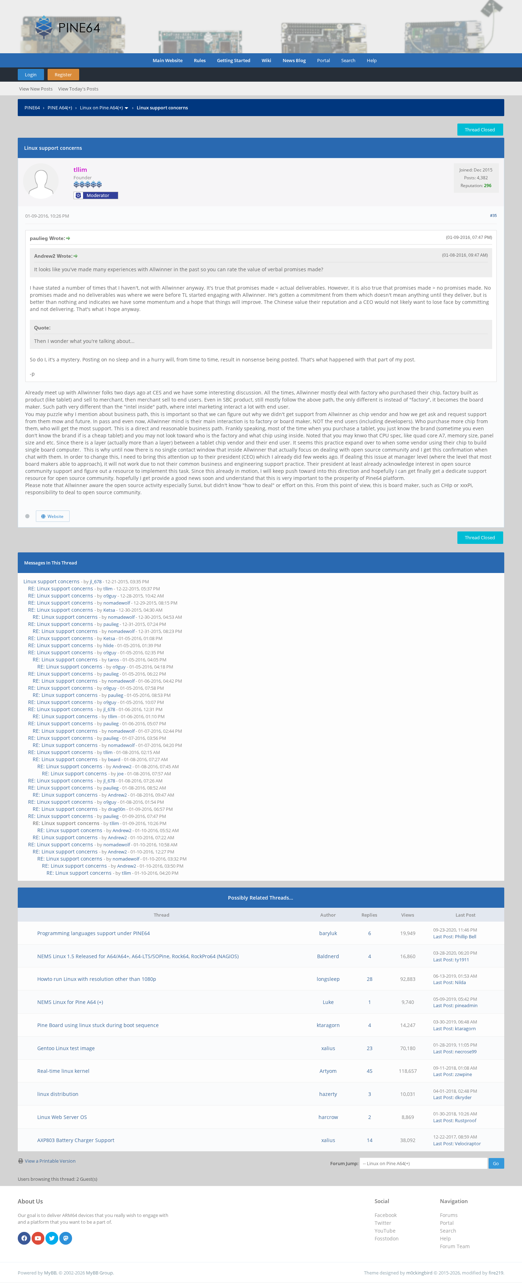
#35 (493, 215)
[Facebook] (24, 1238)
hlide (108, 645)
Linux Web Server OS (62, 1117)
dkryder (463, 1097)
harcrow (328, 1117)
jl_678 (96, 581)
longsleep (328, 979)
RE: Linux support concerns (60, 588)
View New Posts (36, 89)
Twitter (383, 1222)
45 (370, 1071)
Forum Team (455, 1246)
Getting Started (233, 60)
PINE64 (32, 107)
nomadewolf (116, 603)
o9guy (109, 596)
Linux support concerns (51, 581)
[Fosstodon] (65, 1238)
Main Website (168, 60)
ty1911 (462, 959)
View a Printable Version (50, 1161)
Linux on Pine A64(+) (101, 107)
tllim (108, 588)
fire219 (496, 1273)
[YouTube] (38, 1238)
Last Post (443, 936)
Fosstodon (387, 1238)
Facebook (386, 1215)
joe (120, 773)
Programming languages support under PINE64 (93, 933)
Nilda (460, 982)
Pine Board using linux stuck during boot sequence (98, 1025)
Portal (323, 60)
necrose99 (466, 1051)
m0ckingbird (419, 1273)
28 (370, 979)
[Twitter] (51, 1238)
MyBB (50, 1273)
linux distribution (57, 1094)
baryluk (328, 933)
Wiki (266, 60)
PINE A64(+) (60, 107)
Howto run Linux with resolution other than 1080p (96, 979)
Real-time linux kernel (63, 1071)
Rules (200, 60)
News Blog (294, 60)
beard (114, 759)
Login (31, 74)
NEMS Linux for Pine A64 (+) (70, 1002)
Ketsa (109, 610)
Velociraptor (468, 1143)
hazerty (328, 1094)
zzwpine (463, 1074)
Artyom (328, 1071)
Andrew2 (122, 766)
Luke (328, 1002)
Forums (449, 1215)
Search (348, 60)
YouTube (385, 1230)
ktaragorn (328, 1025)
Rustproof (465, 1120)
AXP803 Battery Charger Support (75, 1140)
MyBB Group (99, 1273)
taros (113, 659)
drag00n (116, 809)
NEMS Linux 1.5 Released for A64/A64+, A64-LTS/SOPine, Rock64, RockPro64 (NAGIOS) (138, 956)
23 (370, 1048)
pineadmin (466, 1005)
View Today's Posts (78, 89)
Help (372, 60)
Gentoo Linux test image (66, 1048)
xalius (328, 1048)
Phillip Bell (465, 936)
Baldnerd (328, 956)
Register (63, 74)
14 (370, 1140)
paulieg (111, 624)
